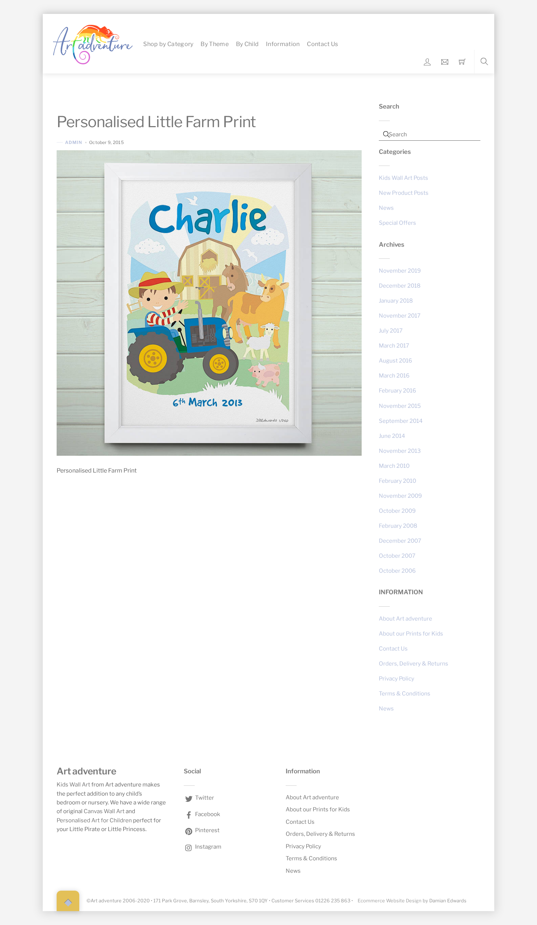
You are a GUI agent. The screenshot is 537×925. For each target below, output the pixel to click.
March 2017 (394, 345)
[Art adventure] (93, 43)
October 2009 (397, 510)
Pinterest (207, 830)
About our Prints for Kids (411, 633)
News (386, 207)
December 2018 (399, 285)
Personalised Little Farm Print (156, 122)
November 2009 (400, 495)
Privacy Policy (396, 678)
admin (73, 142)
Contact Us (322, 44)
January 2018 (396, 300)
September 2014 (401, 420)
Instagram (207, 846)
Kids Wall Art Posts (403, 177)
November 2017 (399, 315)
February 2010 (397, 480)
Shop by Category (168, 44)
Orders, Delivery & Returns (413, 663)
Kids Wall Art (73, 784)
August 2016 (395, 360)
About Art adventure (405, 618)
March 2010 (394, 465)
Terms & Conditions (404, 693)
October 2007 (397, 555)
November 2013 (400, 450)
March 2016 (394, 375)
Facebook (207, 814)
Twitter (204, 797)
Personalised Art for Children (94, 820)
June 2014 (392, 435)
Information (283, 44)
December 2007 (400, 540)
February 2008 (398, 525)
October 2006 (397, 570)
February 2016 (397, 390)
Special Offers (397, 222)
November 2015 (400, 405)
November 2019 (400, 270)
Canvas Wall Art (104, 811)
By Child (247, 44)
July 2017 (391, 330)
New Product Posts (404, 192)
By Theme (215, 44)
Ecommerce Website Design (390, 900)
